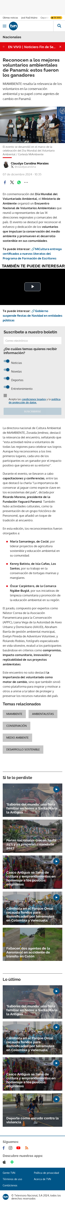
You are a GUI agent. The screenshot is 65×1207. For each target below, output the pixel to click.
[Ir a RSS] (27, 1148)
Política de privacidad (46, 1172)
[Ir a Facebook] (4, 1148)
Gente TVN (9, 1172)
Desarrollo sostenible (23, 749)
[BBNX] (6, 1197)
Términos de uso (12, 1179)
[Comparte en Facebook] (4, 182)
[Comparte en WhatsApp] (19, 182)
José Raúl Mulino (29, 17)
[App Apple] (5, 1162)
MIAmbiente (14, 714)
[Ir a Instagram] (11, 1148)
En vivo (57, 18)
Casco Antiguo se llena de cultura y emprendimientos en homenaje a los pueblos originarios (30, 878)
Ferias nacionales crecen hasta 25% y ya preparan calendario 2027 (31, 844)
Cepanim (45, 17)
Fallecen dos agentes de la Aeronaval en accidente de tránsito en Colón (28, 952)
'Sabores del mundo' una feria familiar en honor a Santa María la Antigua (31, 808)
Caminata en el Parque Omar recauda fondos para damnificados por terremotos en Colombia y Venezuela (30, 914)
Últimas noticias (10, 17)
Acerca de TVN (42, 1179)
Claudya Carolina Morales (30, 163)
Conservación (16, 725)
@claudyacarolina (25, 166)
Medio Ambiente (17, 737)
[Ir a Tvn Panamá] (31, 26)
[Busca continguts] (59, 26)
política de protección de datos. (34, 401)
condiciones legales (34, 399)
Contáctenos (10, 1185)
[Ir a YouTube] (19, 1148)
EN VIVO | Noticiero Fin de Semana (33, 47)
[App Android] (13, 1162)
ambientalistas (43, 714)
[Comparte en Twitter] (12, 182)
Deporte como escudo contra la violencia (32, 1120)
